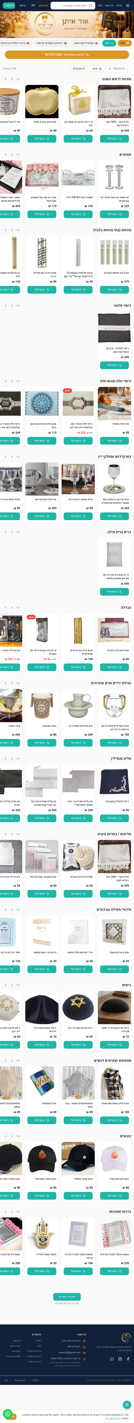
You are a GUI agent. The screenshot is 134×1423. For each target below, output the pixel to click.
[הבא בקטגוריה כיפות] (5, 985)
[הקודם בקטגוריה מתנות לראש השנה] (12, 79)
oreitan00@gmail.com (69, 1352)
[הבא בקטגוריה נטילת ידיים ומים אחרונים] (5, 683)
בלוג (100, 5)
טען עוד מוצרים (67, 1297)
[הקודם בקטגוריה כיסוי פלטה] (12, 305)
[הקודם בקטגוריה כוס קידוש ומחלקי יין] (12, 456)
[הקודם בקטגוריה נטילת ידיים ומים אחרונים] (12, 683)
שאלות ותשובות (13, 1356)
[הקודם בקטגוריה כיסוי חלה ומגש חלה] (12, 381)
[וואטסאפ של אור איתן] (112, 1359)
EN (33, 5)
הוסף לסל (112, 139)
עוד (18, 79)
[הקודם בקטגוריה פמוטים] (12, 154)
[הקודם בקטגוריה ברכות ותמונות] (12, 1211)
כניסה (22, 5)
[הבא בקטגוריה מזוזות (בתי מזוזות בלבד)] (5, 230)
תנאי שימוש (15, 1345)
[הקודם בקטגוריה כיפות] (12, 985)
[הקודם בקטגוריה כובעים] (12, 1136)
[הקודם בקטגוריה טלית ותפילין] (12, 758)
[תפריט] (127, 5)
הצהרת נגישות (34, 1361)
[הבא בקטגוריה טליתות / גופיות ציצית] (5, 834)
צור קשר (109, 5)
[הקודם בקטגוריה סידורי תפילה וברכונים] (12, 909)
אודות (119, 5)
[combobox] (118, 68)
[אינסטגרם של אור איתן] (120, 1359)
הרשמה (9, 5)
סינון (95, 68)
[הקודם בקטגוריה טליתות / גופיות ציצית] (12, 834)
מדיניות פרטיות (34, 1351)
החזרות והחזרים (34, 1356)
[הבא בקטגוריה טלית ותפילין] (5, 758)
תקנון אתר (16, 1351)
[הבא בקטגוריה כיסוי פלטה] (5, 305)
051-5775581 (74, 1346)
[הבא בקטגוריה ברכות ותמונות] (5, 1211)
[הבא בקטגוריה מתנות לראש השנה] (5, 79)
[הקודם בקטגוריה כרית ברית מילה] (12, 532)
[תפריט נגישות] (127, 1405)
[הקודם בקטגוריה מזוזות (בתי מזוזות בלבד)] (12, 230)
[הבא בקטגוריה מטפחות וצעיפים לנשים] (5, 1060)
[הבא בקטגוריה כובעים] (5, 1136)
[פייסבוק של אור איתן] (128, 1359)
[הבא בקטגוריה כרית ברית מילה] (5, 532)
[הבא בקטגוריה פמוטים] (5, 154)
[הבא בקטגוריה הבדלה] (5, 607)
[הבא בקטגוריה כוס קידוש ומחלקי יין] (5, 456)
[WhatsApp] (8, 1414)
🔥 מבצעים (79, 68)
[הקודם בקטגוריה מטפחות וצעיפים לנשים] (12, 1060)
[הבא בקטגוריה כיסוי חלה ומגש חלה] (5, 381)
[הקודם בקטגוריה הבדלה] (12, 607)
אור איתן (43, 5)
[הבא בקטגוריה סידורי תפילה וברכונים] (5, 909)
